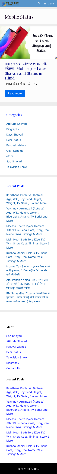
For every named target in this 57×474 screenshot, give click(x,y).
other (9, 156)
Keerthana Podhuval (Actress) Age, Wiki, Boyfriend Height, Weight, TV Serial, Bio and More (26, 199)
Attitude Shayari (16, 123)
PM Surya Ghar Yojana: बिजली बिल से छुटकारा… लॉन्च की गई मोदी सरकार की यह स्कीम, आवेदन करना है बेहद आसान (28, 297)
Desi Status (13, 140)
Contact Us (13, 368)
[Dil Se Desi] (11, 3)
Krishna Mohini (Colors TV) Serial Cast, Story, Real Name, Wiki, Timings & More (27, 257)
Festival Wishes (16, 145)
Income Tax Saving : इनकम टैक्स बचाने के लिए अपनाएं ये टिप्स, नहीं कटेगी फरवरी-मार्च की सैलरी (28, 270)
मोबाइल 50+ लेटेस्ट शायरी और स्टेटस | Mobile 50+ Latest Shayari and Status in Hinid (26, 70)
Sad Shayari (14, 161)
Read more (15, 93)
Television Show (16, 166)
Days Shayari (14, 134)
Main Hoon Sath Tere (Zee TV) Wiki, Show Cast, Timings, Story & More (27, 243)
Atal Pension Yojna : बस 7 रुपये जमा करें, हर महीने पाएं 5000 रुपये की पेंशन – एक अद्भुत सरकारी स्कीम (27, 284)
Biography (12, 129)
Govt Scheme (14, 150)
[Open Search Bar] (39, 3)
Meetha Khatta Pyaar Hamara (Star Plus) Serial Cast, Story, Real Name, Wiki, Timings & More (27, 230)
